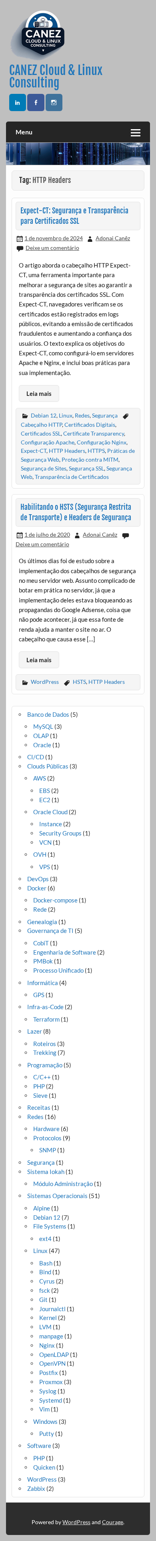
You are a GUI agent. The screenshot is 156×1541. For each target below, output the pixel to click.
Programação (44, 1065)
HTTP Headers (67, 450)
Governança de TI (50, 930)
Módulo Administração (63, 1183)
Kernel (48, 1317)
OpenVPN (52, 1363)
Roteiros (44, 1043)
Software (39, 1445)
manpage (51, 1336)
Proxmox (51, 1381)
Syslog (47, 1391)
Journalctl (52, 1308)
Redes (82, 415)
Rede (40, 909)
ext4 (45, 1238)
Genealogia (42, 921)
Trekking (44, 1052)
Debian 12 (43, 415)
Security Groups (60, 833)
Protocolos (47, 1138)
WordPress (45, 681)
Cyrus (47, 1281)
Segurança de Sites (43, 468)
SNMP (47, 1150)
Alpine (41, 1208)
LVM (45, 1326)
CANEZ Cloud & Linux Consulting (55, 76)
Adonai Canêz (113, 238)
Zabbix (36, 1488)
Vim (44, 1409)
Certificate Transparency (93, 433)
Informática (42, 982)
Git (43, 1299)
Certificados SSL (41, 433)
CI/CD (35, 756)
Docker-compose (55, 900)
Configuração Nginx (101, 442)
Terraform (46, 1019)
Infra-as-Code (45, 1006)
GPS (38, 994)
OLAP (41, 735)
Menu (24, 132)
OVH (39, 854)
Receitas (38, 1107)
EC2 (44, 799)
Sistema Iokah (45, 1171)
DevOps (38, 878)
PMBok (43, 961)
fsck (44, 1290)
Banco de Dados (48, 714)
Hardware (46, 1128)
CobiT (41, 943)
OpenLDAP (54, 1354)
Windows (45, 1421)
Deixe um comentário (52, 247)
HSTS (79, 681)
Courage (112, 1522)
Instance (50, 823)
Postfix (48, 1372)
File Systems (49, 1226)
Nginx (47, 1345)
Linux (65, 415)
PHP (39, 1086)
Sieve (40, 1095)
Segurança (105, 415)
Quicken (44, 1467)
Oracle (42, 744)
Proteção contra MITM (90, 459)
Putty (46, 1433)
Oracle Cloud (50, 811)
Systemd (50, 1400)
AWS (39, 778)
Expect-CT (33, 450)
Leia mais (39, 393)
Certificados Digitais (89, 424)
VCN (45, 842)
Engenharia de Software (64, 952)
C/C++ (42, 1077)
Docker (36, 888)
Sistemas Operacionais (57, 1195)
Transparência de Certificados (72, 476)
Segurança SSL (86, 468)
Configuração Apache (47, 442)
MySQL (43, 726)
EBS (44, 790)
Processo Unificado (58, 970)
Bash (45, 1263)
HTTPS (96, 450)
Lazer (34, 1031)
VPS (44, 866)
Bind (45, 1271)
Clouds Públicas (47, 766)
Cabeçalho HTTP (41, 424)
